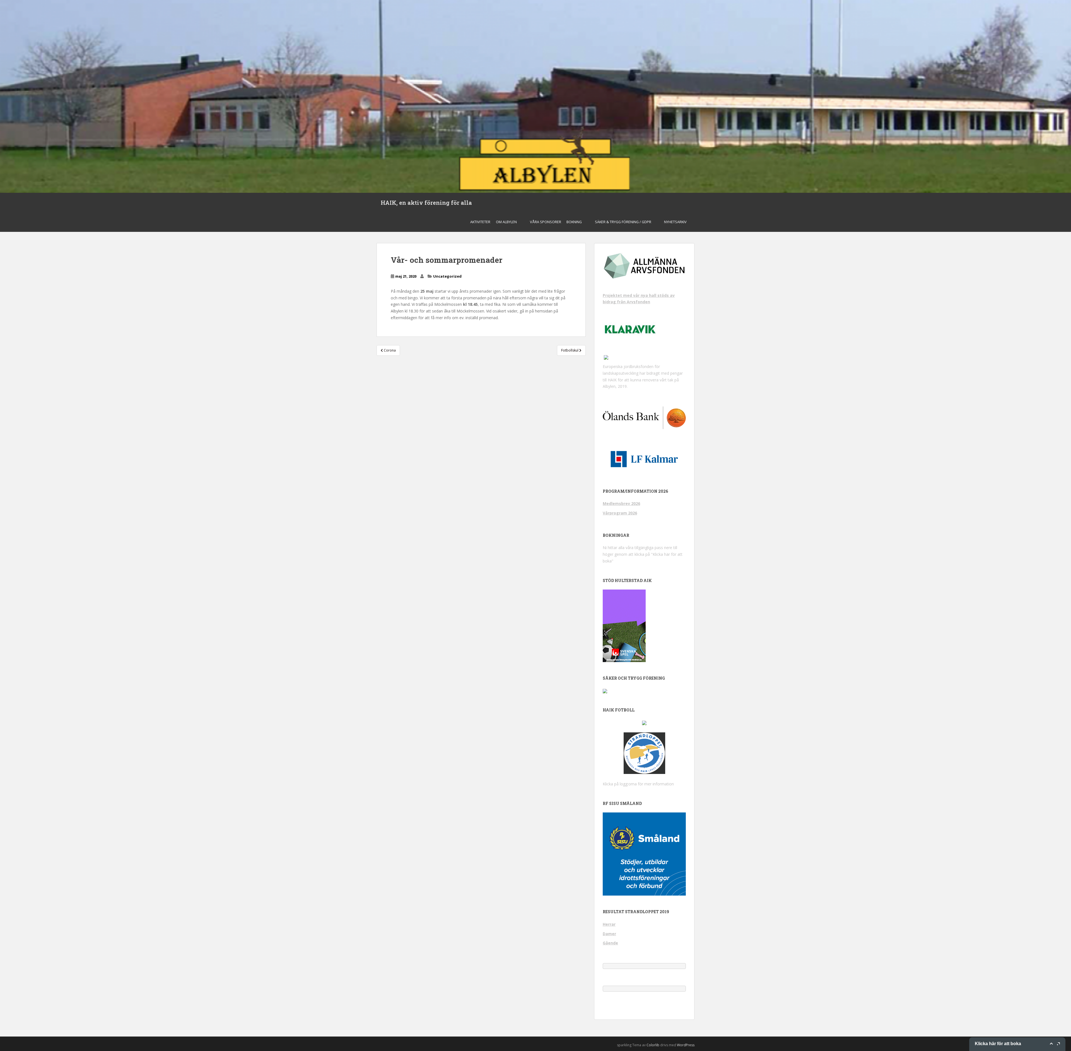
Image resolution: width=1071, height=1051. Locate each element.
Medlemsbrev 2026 (621, 503)
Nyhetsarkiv (675, 222)
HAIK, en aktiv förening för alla (426, 202)
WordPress (685, 1045)
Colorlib (653, 1045)
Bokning (574, 222)
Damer (609, 933)
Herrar (609, 924)
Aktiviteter (480, 222)
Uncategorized (447, 276)
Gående (610, 943)
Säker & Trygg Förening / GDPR (623, 222)
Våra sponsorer (545, 222)
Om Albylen (506, 222)
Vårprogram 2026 (620, 513)
